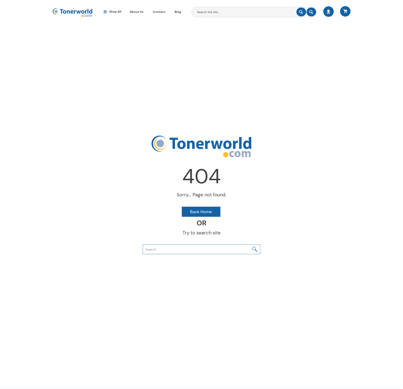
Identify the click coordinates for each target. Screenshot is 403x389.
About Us (137, 12)
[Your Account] (328, 11)
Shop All (115, 11)
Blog (178, 12)
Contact (159, 12)
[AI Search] (311, 12)
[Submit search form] (301, 12)
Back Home (201, 211)
